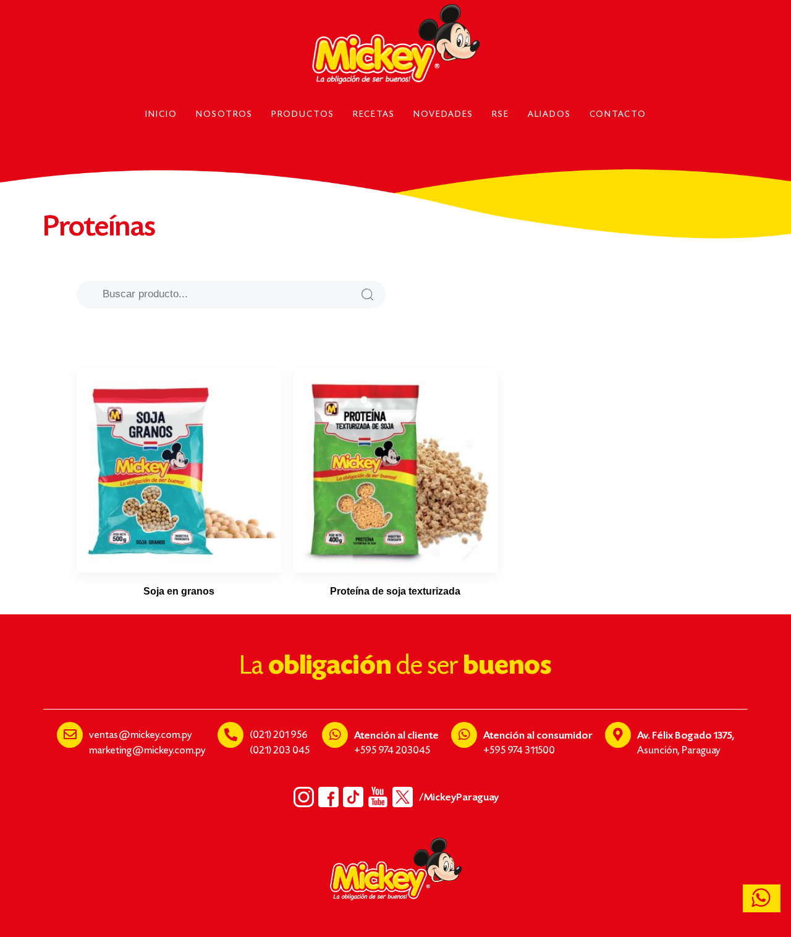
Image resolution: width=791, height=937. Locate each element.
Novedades (443, 115)
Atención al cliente (396, 736)
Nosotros (224, 115)
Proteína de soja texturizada (395, 591)
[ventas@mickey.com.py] (70, 735)
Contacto (618, 115)
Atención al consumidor (538, 736)
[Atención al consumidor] (464, 735)
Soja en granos (178, 591)
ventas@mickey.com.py (140, 735)
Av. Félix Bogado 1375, (685, 736)
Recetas (374, 115)
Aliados (549, 115)
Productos (302, 115)
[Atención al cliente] (335, 735)
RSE (500, 115)
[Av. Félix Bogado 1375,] (618, 735)
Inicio (161, 115)
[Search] (367, 294)
